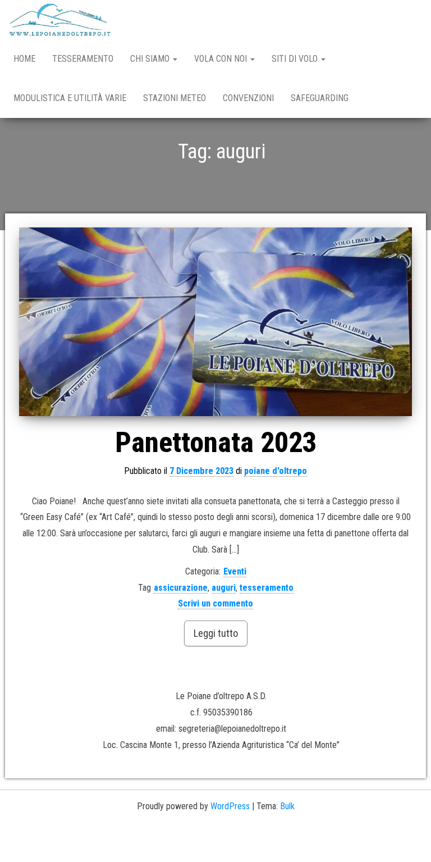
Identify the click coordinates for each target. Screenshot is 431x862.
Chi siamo (151, 58)
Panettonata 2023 (216, 442)
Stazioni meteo (174, 98)
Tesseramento (82, 58)
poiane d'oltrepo (275, 471)
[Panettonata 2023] (215, 321)
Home (24, 58)
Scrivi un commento (215, 603)
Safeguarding (320, 98)
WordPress (230, 806)
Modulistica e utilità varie (69, 98)
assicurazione (181, 587)
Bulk (287, 806)
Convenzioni (248, 98)
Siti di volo (296, 58)
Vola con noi (221, 58)
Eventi (234, 571)
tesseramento (267, 587)
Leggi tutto (216, 633)
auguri (224, 587)
